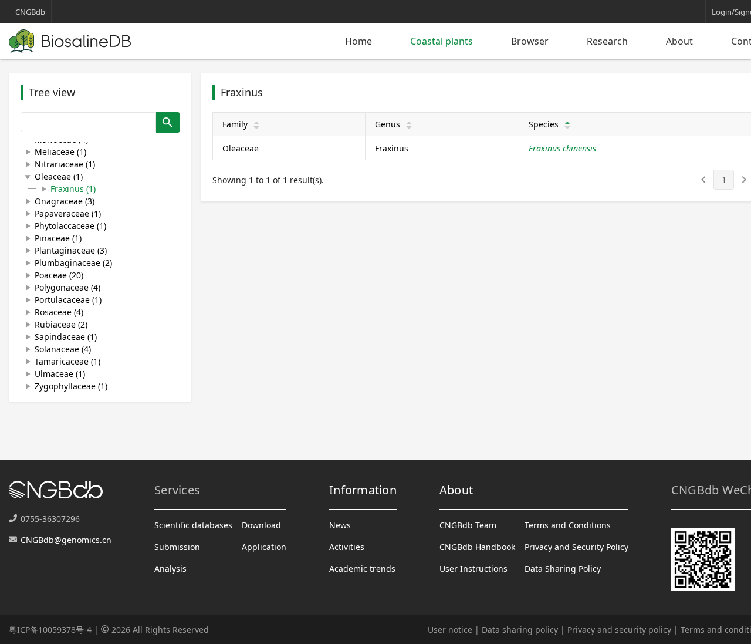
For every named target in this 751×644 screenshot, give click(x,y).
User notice (450, 629)
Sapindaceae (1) (66, 336)
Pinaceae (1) (58, 238)
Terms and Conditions (568, 525)
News (340, 525)
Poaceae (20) (59, 275)
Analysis (170, 568)
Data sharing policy (520, 629)
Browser (530, 41)
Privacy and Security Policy (576, 546)
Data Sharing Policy (563, 568)
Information (363, 490)
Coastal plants (441, 41)
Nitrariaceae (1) (65, 164)
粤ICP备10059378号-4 (50, 629)
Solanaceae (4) (63, 349)
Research (607, 41)
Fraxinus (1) (73, 188)
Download (261, 525)
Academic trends (362, 568)
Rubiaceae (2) (61, 324)
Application (264, 546)
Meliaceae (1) (60, 151)
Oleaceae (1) (59, 176)
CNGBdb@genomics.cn (66, 539)
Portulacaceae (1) (68, 299)
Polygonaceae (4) (67, 287)
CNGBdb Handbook (477, 546)
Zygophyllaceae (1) (71, 386)
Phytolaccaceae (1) (70, 225)
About (679, 41)
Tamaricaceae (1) (67, 361)
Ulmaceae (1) (60, 373)
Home (358, 41)
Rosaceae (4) (59, 312)
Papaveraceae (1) (68, 213)
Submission (177, 546)
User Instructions (473, 568)
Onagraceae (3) (64, 201)
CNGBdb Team (467, 525)
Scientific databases (193, 525)
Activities (346, 546)
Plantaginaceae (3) (71, 250)
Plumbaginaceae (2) (73, 262)
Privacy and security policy (619, 629)
